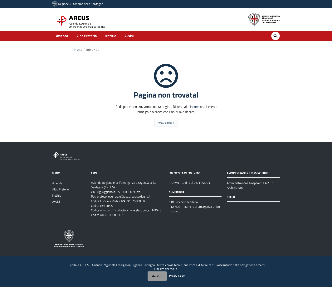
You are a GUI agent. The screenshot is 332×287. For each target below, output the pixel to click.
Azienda (62, 35)
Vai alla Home (166, 123)
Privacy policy (177, 276)
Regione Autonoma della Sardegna (80, 4)
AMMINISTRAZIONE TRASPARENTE (247, 173)
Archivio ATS (235, 187)
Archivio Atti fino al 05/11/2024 (189, 182)
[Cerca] (275, 36)
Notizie (110, 35)
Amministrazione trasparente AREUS (250, 183)
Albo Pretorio (86, 35)
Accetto (157, 276)
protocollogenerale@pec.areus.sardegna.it (123, 196)
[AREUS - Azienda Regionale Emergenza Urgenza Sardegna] (54, 4)
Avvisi (129, 35)
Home (78, 49)
